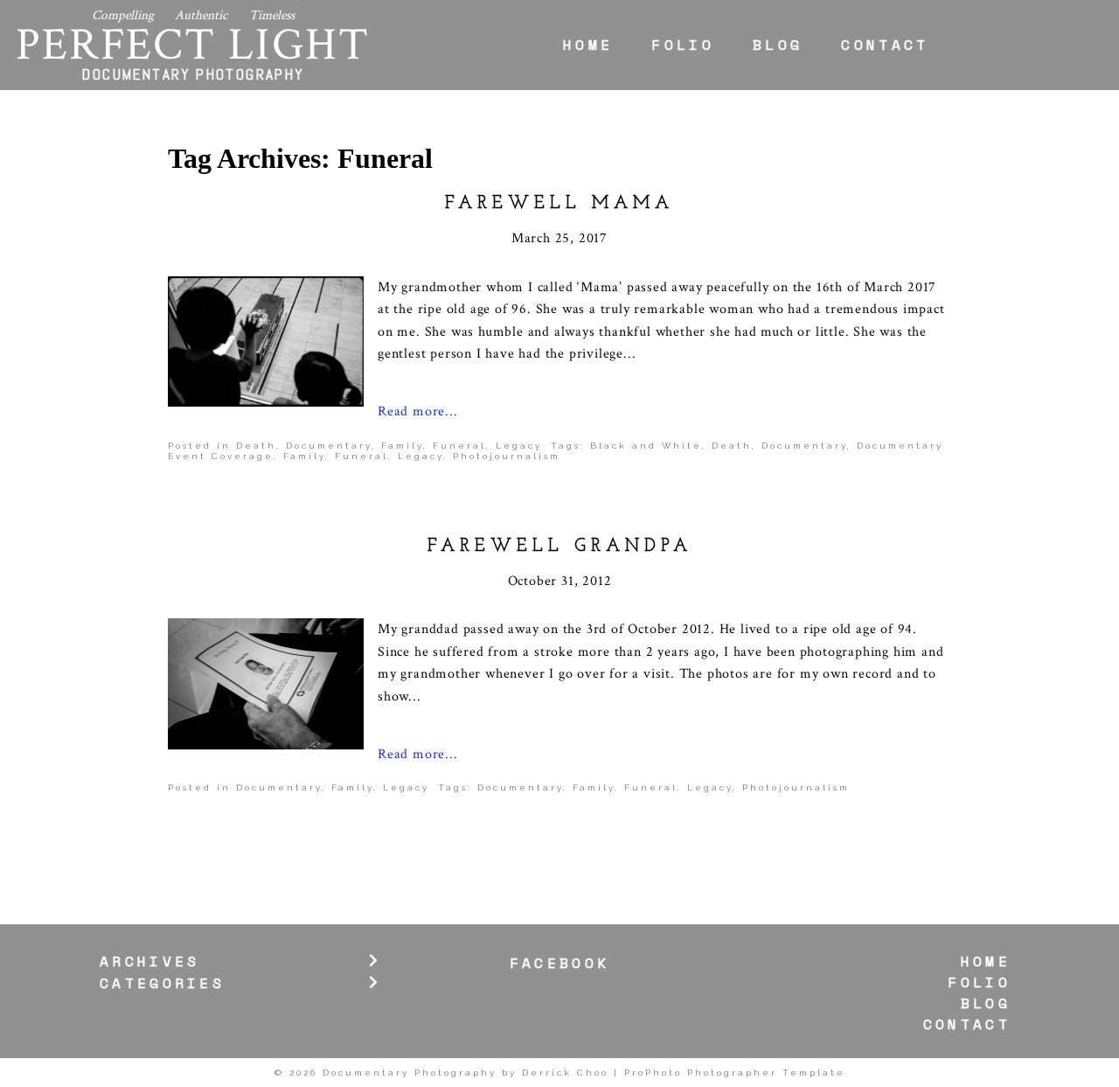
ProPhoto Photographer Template (734, 1072)
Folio (682, 44)
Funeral (459, 445)
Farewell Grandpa (559, 546)
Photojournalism (506, 456)
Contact (884, 44)
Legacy (519, 445)
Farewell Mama (559, 204)
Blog (778, 44)
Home (588, 44)
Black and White (646, 445)
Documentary (329, 445)
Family (402, 445)
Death (256, 445)
